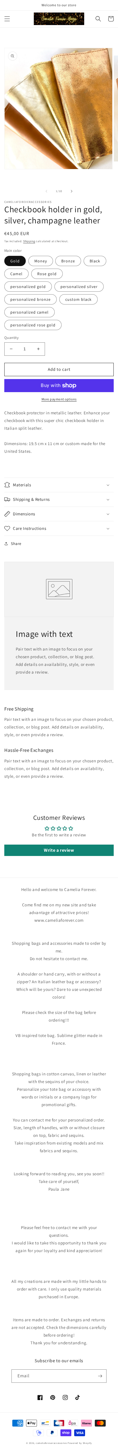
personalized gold (28, 286)
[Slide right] (71, 191)
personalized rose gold (33, 325)
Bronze (68, 261)
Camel (16, 273)
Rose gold (47, 273)
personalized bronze (30, 299)
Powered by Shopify (80, 1442)
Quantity (11, 337)
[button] (7, 19)
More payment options (59, 399)
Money (40, 261)
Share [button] (16, 543)
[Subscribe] (100, 1376)
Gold (15, 261)
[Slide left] (46, 191)
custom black (78, 299)
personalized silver (79, 286)
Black (95, 261)
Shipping (29, 241)
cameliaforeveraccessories (51, 1442)
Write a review (59, 850)
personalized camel (29, 312)
